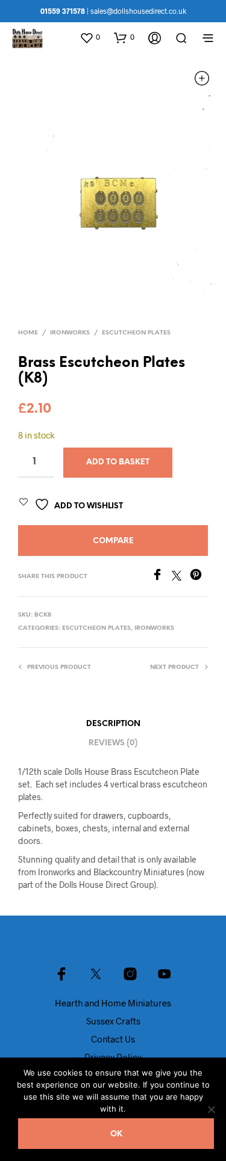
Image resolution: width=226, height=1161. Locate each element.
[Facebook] (161, 576)
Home (28, 333)
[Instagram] (130, 974)
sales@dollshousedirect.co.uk (138, 11)
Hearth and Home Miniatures (113, 1002)
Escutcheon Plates (136, 333)
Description (113, 724)
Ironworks (70, 333)
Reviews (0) (113, 743)
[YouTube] (164, 974)
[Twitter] (181, 576)
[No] (211, 1109)
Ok (116, 1134)
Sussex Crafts (113, 1020)
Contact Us (113, 1038)
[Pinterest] (199, 576)
